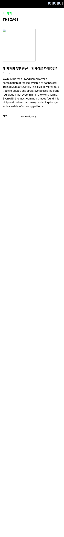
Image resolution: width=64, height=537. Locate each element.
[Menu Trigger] (32, 4)
